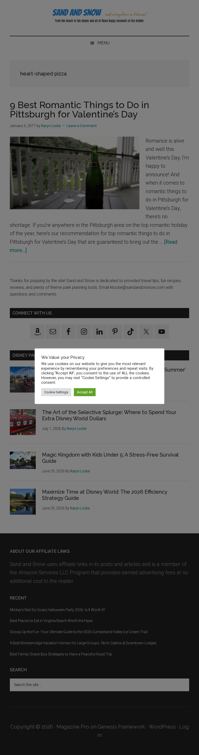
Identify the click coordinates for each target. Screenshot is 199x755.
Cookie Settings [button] (56, 392)
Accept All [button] (85, 392)
